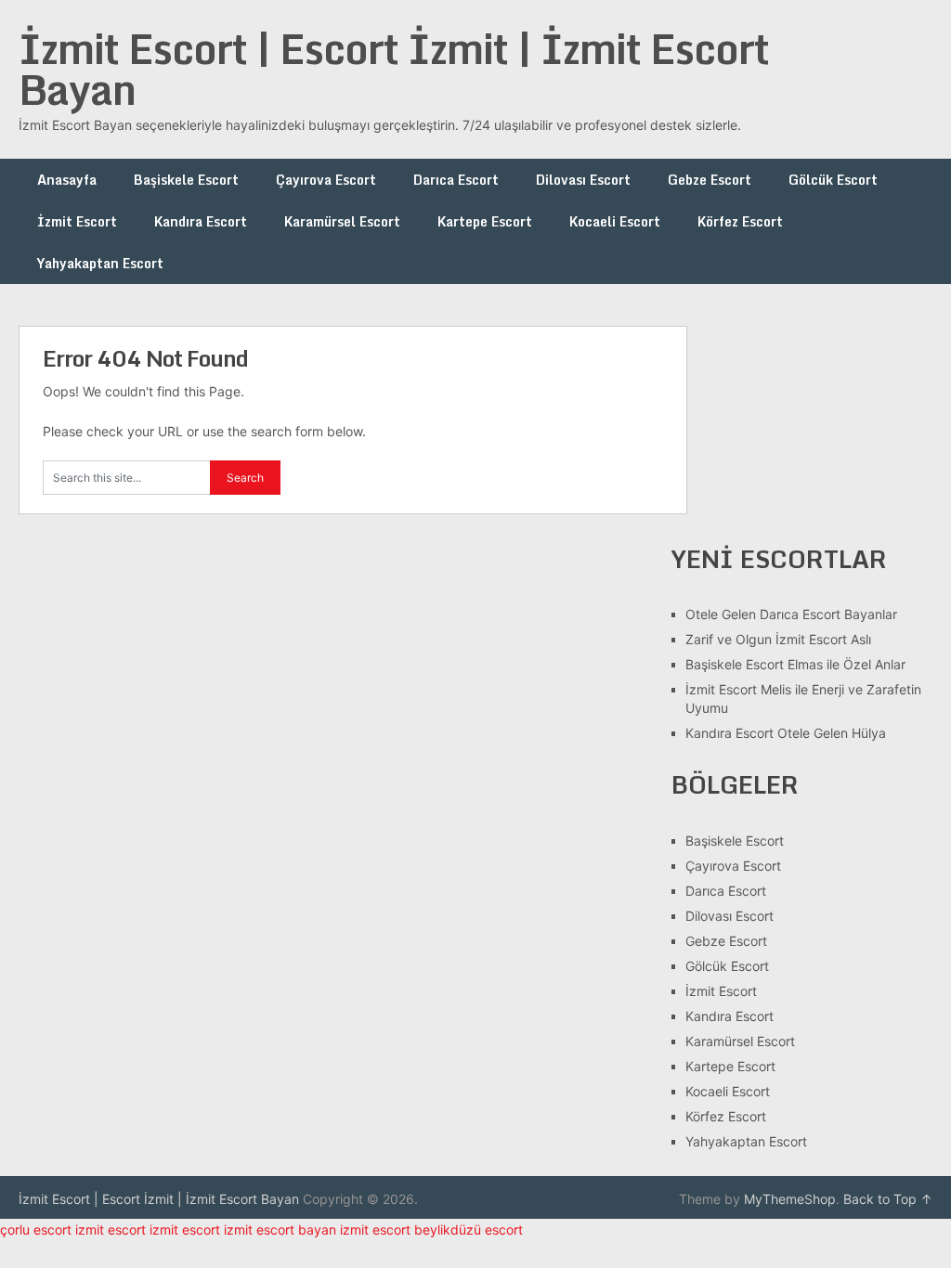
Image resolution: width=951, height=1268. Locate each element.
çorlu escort (36, 1229)
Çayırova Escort (326, 179)
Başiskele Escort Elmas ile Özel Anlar (795, 664)
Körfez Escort (740, 221)
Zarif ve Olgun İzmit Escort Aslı (778, 639)
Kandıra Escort (200, 221)
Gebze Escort (709, 179)
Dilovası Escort (583, 179)
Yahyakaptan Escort (100, 263)
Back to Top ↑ (887, 1199)
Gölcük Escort (833, 179)
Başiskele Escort (186, 179)
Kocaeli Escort (614, 221)
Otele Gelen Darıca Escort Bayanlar (791, 614)
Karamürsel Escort (342, 221)
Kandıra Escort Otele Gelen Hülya (785, 733)
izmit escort (110, 1229)
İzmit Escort (77, 221)
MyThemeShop (790, 1199)
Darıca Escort (456, 179)
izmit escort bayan (280, 1229)
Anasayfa (67, 179)
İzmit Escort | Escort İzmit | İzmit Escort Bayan (394, 69)
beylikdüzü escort (468, 1229)
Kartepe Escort (484, 221)
